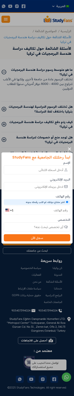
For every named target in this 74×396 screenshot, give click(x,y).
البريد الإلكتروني (60, 179)
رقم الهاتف (63, 196)
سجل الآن (37, 238)
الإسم (66, 162)
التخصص (64, 219)
